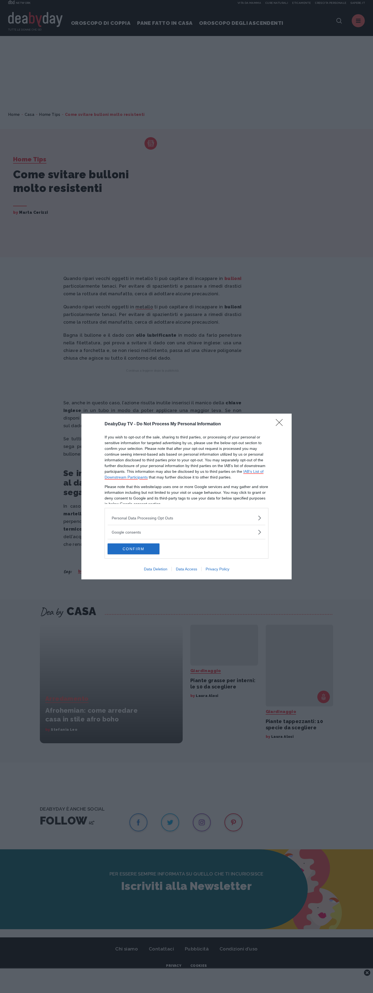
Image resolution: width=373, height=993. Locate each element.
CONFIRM (133, 549)
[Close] (281, 424)
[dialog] (186, 496)
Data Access (186, 569)
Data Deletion (155, 569)
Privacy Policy (217, 569)
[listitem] (186, 518)
